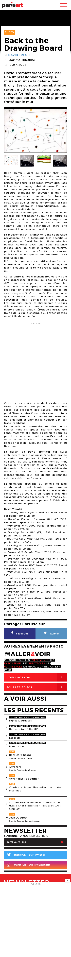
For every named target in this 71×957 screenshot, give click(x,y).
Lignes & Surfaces (20, 720)
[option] (35, 131)
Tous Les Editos (35, 687)
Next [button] (60, 130)
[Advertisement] (35, 360)
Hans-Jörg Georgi (20, 754)
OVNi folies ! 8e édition (24, 778)
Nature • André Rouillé (23, 729)
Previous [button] (10, 130)
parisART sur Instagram (32, 864)
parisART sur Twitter (26, 855)
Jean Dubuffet (18, 817)
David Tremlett (21, 55)
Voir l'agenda (35, 677)
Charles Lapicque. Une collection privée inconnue (35, 789)
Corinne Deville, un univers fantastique (34, 802)
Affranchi (15, 766)
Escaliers (15, 737)
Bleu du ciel (17, 746)
